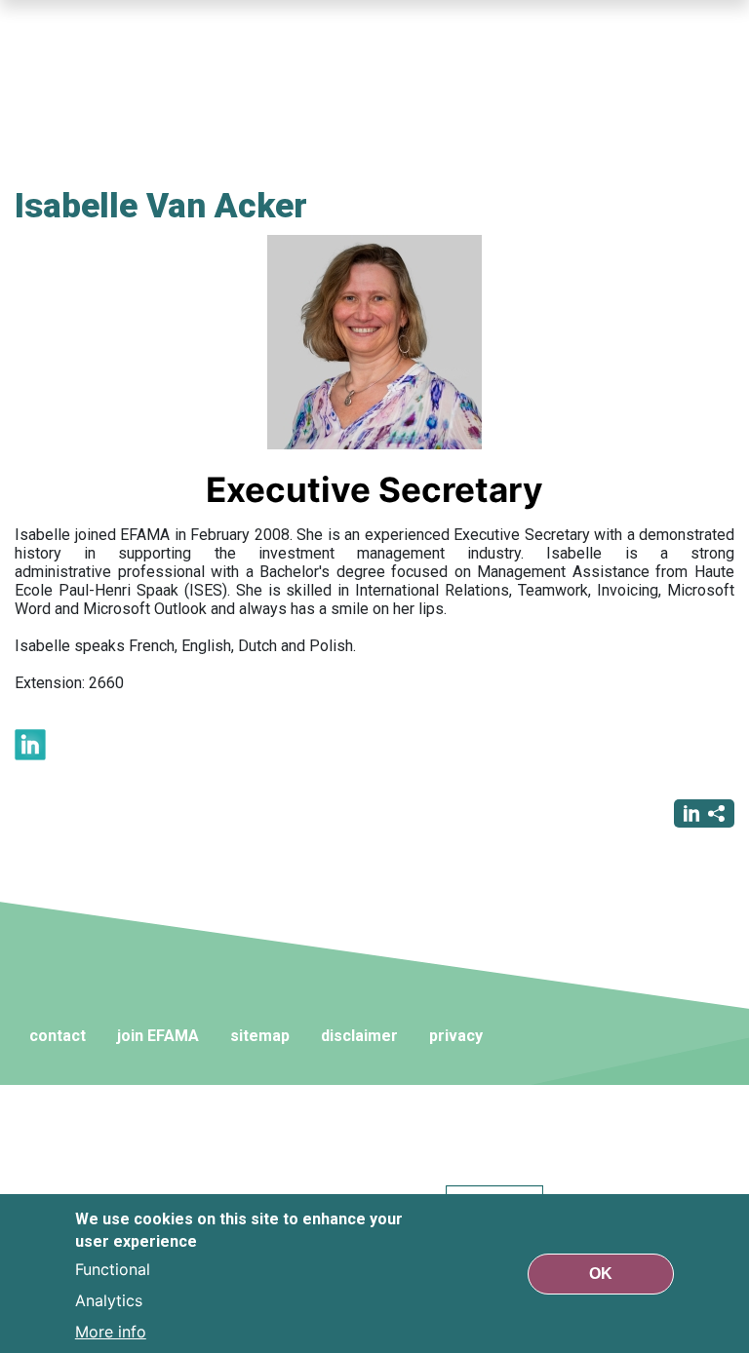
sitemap (260, 1035)
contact (57, 1035)
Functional (112, 1269)
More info (110, 1331)
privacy (456, 1035)
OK (600, 1273)
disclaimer (359, 1035)
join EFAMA (158, 1035)
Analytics (108, 1300)
